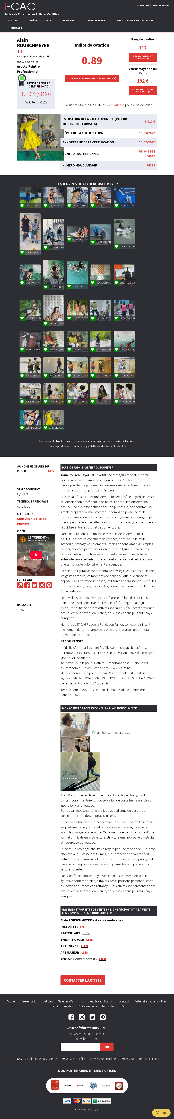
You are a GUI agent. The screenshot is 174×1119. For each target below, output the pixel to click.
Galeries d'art (95, 20)
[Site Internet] (20, 586)
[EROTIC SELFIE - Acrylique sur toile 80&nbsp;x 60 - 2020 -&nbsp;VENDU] (53, 310)
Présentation (29, 1001)
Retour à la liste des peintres (143, 57)
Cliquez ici (117, 105)
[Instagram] (42, 586)
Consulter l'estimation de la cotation (91, 78)
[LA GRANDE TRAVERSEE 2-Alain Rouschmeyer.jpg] (100, 367)
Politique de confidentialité (96, 1006)
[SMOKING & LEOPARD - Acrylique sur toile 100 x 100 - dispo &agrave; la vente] (124, 275)
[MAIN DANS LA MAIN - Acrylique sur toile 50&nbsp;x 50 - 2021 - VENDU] (30, 367)
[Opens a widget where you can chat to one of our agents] (161, 1113)
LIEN (80, 926)
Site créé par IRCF (87, 1110)
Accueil (13, 20)
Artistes (68, 20)
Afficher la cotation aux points (142, 90)
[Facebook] (27, 586)
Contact (16, 28)
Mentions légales (61, 1006)
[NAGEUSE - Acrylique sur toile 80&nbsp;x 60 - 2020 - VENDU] (77, 275)
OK (107, 1047)
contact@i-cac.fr (148, 1059)
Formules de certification (135, 20)
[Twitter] (34, 586)
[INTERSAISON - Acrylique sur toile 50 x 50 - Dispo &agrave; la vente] (53, 367)
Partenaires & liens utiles (150, 1001)
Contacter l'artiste (83, 980)
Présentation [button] (39, 20)
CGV (121, 1006)
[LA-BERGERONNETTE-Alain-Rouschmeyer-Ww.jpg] (100, 234)
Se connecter (161, 5)
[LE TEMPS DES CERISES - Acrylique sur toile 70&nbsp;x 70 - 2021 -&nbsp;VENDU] (30, 310)
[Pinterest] (49, 586)
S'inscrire (143, 5)
